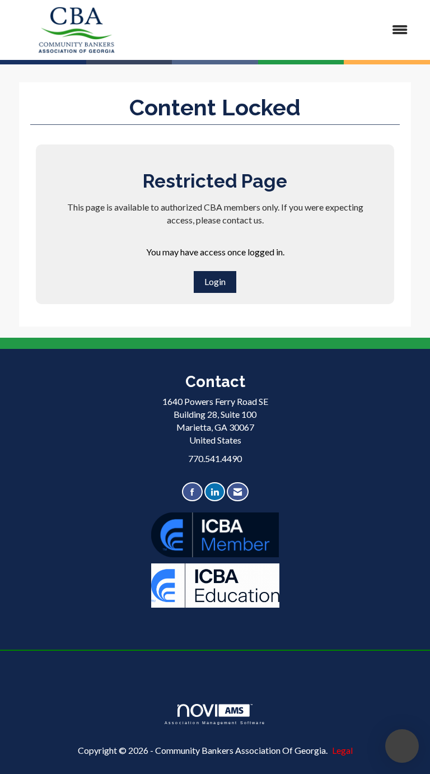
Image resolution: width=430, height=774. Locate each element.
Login (215, 281)
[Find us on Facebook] (192, 492)
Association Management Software (215, 722)
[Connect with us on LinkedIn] (214, 492)
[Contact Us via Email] (238, 492)
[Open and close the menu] (281, 30)
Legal (342, 750)
